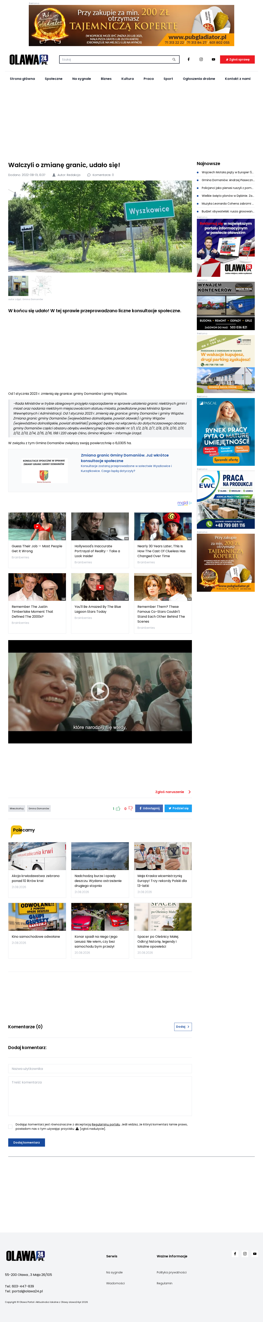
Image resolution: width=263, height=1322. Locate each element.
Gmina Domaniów (39, 808)
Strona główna (22, 78)
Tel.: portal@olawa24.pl (24, 1291)
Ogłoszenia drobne (199, 78)
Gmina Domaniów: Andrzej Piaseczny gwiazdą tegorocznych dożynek (228, 180)
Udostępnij (151, 808)
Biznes (106, 78)
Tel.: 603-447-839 (19, 1286)
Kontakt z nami (237, 78)
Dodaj (180, 1027)
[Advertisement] (131, 121)
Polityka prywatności (172, 1272)
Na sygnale (81, 78)
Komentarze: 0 (103, 175)
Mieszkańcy (17, 808)
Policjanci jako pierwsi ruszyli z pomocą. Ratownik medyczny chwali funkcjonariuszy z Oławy (228, 188)
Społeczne (53, 78)
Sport (168, 78)
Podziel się (180, 808)
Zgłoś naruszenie (170, 792)
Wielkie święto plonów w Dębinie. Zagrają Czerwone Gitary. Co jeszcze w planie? (228, 196)
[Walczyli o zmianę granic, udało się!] (100, 227)
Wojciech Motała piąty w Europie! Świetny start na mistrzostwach (228, 172)
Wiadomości (115, 1283)
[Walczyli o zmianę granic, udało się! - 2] (42, 286)
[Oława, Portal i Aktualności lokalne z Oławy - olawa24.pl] (28, 59)
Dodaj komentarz (26, 1142)
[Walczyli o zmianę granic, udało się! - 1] (18, 286)
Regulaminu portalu (106, 1124)
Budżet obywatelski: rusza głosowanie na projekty (228, 211)
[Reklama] (131, 25)
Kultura (127, 78)
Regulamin (164, 1283)
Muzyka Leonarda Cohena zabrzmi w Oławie (228, 204)
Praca (149, 78)
